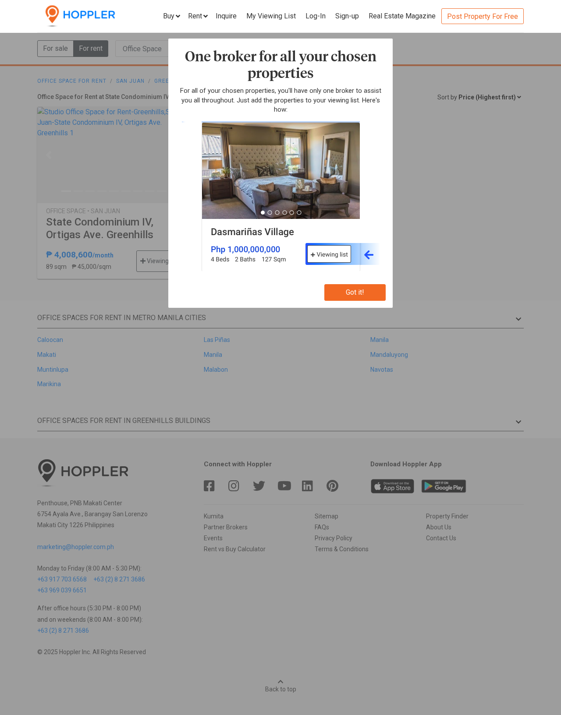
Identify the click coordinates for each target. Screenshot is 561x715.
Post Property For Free (482, 16)
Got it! (355, 292)
